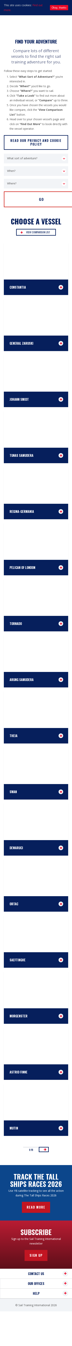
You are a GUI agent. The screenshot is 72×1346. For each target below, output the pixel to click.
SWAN (13, 791)
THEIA (13, 735)
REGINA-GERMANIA (22, 511)
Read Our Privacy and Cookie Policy (36, 142)
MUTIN (14, 1128)
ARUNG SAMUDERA (22, 679)
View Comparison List (38, 232)
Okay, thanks (59, 7)
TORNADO (16, 623)
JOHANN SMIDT (19, 399)
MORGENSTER (18, 1016)
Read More (36, 1207)
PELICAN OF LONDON (22, 567)
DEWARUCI (16, 848)
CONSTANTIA (18, 287)
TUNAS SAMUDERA (21, 455)
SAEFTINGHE (18, 960)
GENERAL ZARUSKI (21, 343)
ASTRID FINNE (18, 1072)
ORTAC (14, 904)
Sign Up (36, 1255)
